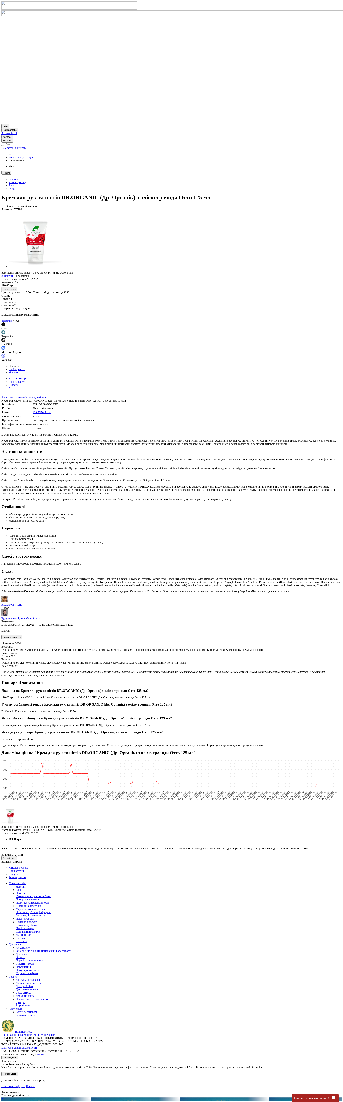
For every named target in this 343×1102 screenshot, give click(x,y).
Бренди (20, 1002)
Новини (21, 886)
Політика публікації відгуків (33, 912)
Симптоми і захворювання (32, 999)
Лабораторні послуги (29, 982)
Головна (14, 179)
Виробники (23, 1005)
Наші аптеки (16, 870)
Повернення (23, 966)
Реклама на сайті (26, 1015)
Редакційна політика (28, 905)
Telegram (6, 320)
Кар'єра (20, 937)
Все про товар (17, 378)
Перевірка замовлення (29, 960)
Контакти (21, 941)
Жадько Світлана (11, 604)
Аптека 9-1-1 (9, 133)
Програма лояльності (28, 899)
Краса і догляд (17, 182)
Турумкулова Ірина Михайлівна (20, 618)
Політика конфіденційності (32, 902)
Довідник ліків (25, 995)
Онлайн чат (9, 858)
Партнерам (15, 1008)
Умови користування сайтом (33, 896)
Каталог (7, 137)
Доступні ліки (24, 986)
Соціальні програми (28, 931)
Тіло (11, 185)
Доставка (21, 954)
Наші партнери (25, 928)
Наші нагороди (25, 918)
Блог (18, 889)
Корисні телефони (27, 973)
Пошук (6, 172)
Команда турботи (26, 925)
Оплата (20, 957)
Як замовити (23, 947)
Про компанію (17, 883)
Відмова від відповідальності (19, 1047)
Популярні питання (27, 970)
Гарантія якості (25, 963)
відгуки (13, 372)
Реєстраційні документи (30, 915)
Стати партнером (26, 1011)
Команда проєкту (26, 921)
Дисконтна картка (27, 989)
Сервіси (13, 976)
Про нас (21, 892)
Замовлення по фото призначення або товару (43, 950)
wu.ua (40, 1054)
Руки (12, 188)
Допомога (15, 944)
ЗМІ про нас (23, 934)
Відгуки (14, 386)
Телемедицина (17, 877)
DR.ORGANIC (42, 412)
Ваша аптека (23, 992)
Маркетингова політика (30, 909)
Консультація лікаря (21, 157)
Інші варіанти (17, 369)
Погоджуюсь (9, 1057)
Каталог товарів (18, 867)
